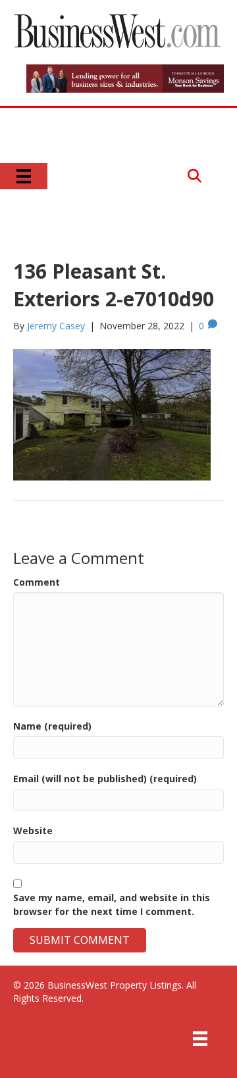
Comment (36, 582)
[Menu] (23, 176)
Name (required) (52, 726)
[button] (194, 176)
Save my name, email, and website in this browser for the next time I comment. (111, 904)
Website (33, 830)
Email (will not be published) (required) (105, 778)
